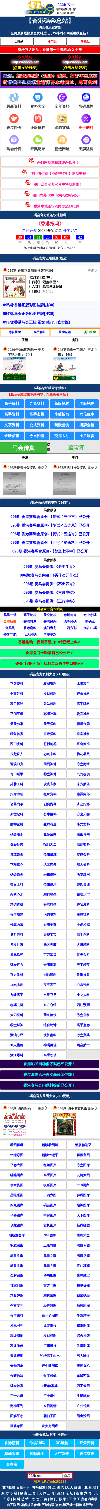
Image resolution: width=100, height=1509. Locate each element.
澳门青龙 (50, 628)
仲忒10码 (37, 1443)
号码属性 (86, 106)
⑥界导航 (10, 634)
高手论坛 (30, 615)
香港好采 (50, 621)
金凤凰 (10, 628)
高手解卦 (40, 332)
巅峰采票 (11, 1454)
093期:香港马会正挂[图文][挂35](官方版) (36, 322)
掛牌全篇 (65, 332)
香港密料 (30, 628)
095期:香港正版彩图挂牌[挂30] (30, 270)
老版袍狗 (87, 403)
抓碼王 (90, 621)
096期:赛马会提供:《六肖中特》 (50, 592)
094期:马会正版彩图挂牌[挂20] (28, 314)
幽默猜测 (61, 425)
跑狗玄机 (62, 128)
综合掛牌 (15, 332)
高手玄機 (37, 414)
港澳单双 (50, 634)
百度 (67, 1475)
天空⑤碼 (61, 1454)
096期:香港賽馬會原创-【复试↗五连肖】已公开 (50, 534)
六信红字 (87, 414)
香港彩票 (30, 621)
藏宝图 (76, 448)
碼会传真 (14, 149)
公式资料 (37, 425)
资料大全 (37, 106)
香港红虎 (87, 1454)
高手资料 (11, 414)
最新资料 (14, 106)
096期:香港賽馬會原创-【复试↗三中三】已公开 (50, 517)
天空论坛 (50, 615)
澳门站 (52, 41)
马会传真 (23, 448)
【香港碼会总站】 (50, 20)
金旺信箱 (11, 436)
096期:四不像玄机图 (72, 1108)
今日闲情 (37, 436)
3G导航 (62, 1443)
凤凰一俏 (10, 615)
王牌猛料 (86, 149)
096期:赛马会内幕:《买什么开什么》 (50, 575)
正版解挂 (37, 128)
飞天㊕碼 (30, 634)
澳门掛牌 (90, 332)
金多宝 (11, 1464)
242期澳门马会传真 (72, 467)
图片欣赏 (87, 436)
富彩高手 (37, 1454)
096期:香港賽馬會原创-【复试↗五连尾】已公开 (50, 525)
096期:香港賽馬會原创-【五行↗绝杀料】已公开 (50, 543)
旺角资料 (87, 1443)
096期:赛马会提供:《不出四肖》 (50, 584)
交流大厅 (61, 436)
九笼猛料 (37, 403)
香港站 (85, 41)
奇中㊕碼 (90, 615)
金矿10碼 (90, 628)
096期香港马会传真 (22, 467)
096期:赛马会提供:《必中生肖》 (50, 567)
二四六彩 (70, 628)
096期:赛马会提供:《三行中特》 (50, 601)
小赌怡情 (61, 414)
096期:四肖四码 (19, 1108)
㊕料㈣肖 (70, 615)
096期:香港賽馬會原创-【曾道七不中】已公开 (50, 551)
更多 (91, 270)
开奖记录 (37, 149)
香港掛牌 (14, 128)
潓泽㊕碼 (70, 621)
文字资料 (11, 425)
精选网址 (62, 149)
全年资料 (62, 106)
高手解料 (11, 403)
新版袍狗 (61, 403)
